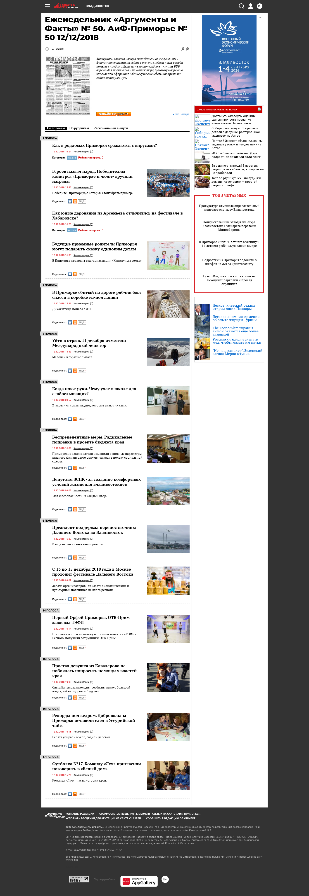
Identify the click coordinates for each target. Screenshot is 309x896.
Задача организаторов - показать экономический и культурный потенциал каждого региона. (90, 588)
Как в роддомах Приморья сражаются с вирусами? (104, 145)
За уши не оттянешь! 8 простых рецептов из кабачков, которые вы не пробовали (238, 169)
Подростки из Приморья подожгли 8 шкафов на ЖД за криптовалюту (229, 262)
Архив (72, 157)
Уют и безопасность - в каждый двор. (79, 496)
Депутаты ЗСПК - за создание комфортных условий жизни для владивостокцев (96, 481)
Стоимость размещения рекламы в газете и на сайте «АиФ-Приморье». (149, 813)
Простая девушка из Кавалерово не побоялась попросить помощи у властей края (94, 670)
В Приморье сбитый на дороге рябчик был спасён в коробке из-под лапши (96, 294)
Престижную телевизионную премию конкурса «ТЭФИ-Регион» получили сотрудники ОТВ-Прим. (94, 636)
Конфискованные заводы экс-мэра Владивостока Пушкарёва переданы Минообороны (229, 225)
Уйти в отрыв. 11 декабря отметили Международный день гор (89, 343)
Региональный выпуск (111, 128)
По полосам (56, 128)
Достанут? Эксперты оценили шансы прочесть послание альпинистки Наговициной (234, 119)
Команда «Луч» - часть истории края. (79, 780)
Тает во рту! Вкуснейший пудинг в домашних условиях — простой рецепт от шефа (236, 181)
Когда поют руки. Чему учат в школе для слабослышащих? (94, 391)
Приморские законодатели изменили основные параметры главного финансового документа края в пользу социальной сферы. (97, 457)
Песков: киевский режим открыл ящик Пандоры (234, 307)
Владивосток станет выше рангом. (78, 544)
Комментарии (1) (83, 682)
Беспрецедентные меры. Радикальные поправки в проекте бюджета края (92, 439)
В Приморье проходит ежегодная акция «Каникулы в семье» (97, 260)
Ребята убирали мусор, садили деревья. (81, 737)
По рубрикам (79, 128)
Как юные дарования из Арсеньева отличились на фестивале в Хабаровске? (117, 215)
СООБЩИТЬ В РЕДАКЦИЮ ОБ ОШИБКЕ (170, 818)
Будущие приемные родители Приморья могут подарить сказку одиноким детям (94, 246)
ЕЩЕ (82, 201)
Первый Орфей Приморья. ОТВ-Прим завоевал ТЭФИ (91, 620)
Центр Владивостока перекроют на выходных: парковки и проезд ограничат (229, 280)
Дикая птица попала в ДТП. (72, 309)
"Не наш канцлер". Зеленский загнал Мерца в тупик (237, 352)
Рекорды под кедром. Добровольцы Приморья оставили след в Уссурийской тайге (93, 720)
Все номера (182, 114)
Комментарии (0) (83, 151)
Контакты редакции (80, 813)
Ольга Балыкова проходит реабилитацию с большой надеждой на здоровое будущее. (91, 689)
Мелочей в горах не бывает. (72, 357)
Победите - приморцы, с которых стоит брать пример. (92, 193)
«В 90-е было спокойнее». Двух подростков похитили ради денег (236, 155)
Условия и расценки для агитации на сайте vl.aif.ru (103, 818)
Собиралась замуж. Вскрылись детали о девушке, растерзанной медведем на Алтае (236, 131)
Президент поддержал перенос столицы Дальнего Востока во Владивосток (94, 530)
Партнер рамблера (104, 879)
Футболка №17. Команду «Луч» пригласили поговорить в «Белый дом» (96, 766)
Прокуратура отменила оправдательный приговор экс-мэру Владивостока (229, 207)
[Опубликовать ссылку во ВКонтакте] (70, 201)
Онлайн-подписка (113, 114)
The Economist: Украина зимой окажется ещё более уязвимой (236, 331)
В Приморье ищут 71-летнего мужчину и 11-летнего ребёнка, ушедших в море (229, 243)
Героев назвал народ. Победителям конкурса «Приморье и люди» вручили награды (92, 176)
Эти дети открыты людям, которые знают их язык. (89, 405)
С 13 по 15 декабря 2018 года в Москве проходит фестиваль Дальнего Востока (92, 571)
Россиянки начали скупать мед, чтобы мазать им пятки (237, 341)
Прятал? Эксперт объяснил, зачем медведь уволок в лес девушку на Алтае (237, 144)
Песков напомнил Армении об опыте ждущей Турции (236, 318)
